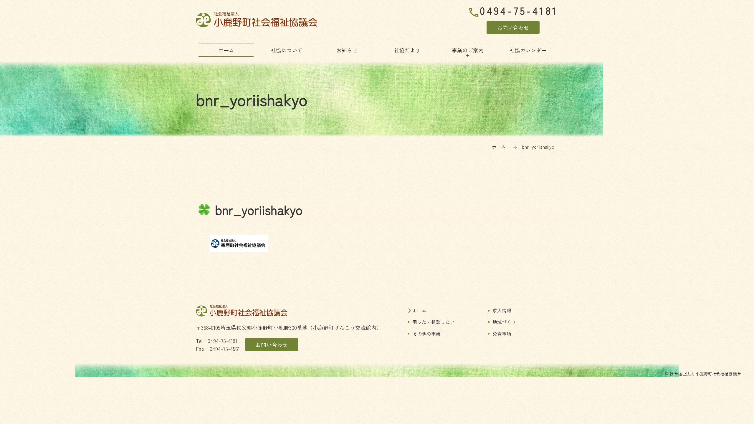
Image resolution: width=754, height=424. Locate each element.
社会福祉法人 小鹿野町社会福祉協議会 (256, 19)
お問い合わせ (513, 27)
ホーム (499, 146)
